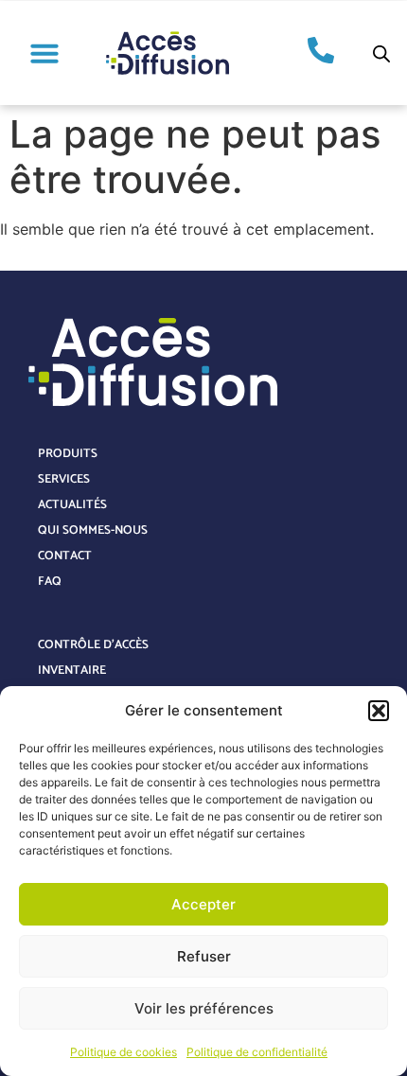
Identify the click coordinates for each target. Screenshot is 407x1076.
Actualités (72, 505)
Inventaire (72, 670)
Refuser (204, 956)
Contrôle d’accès (93, 645)
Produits (67, 454)
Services (64, 479)
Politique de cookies (123, 1052)
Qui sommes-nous (93, 530)
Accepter (203, 904)
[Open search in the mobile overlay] (381, 53)
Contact (65, 556)
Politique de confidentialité (256, 1052)
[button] (378, 710)
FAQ (50, 581)
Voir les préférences (204, 1008)
